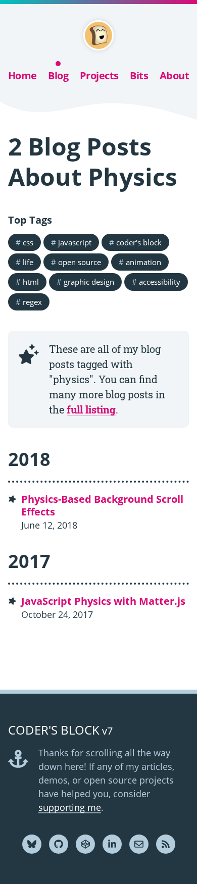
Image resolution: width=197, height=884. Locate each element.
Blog (58, 75)
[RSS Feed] (165, 844)
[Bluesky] (31, 844)
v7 (60, 731)
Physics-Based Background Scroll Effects (102, 505)
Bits (139, 75)
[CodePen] (85, 844)
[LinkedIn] (112, 844)
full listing (91, 409)
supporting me (69, 807)
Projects (99, 75)
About (174, 75)
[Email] (139, 844)
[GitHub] (58, 844)
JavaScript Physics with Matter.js (103, 601)
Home (22, 75)
